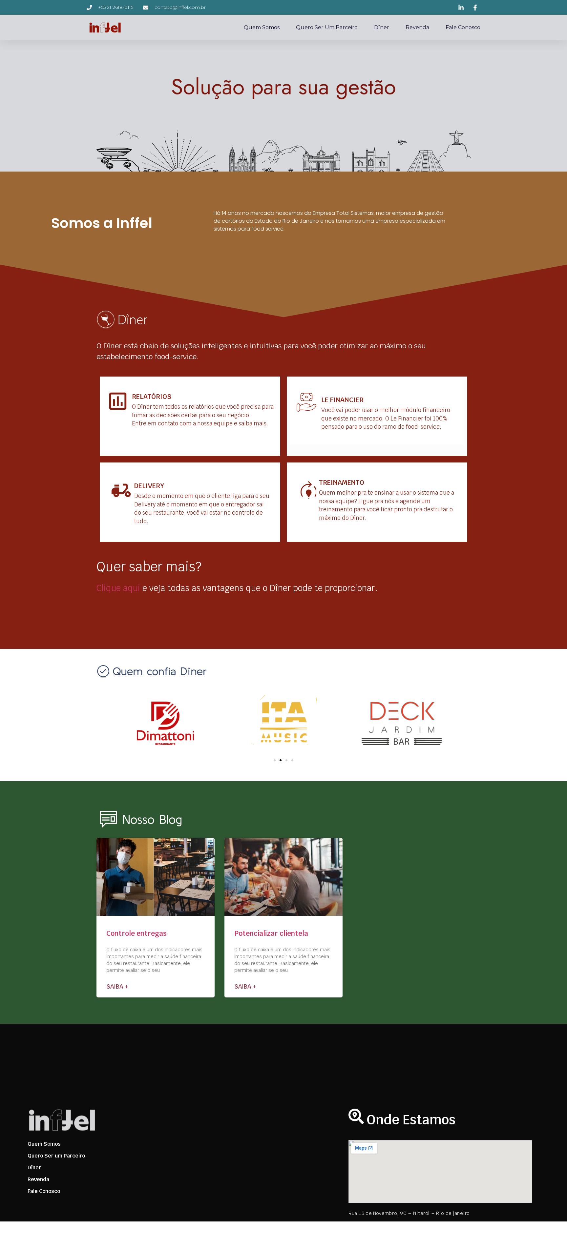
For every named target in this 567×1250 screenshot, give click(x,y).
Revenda (417, 27)
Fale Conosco (463, 27)
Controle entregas (136, 933)
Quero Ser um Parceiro (327, 27)
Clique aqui (118, 588)
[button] (275, 760)
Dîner (381, 27)
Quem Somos (262, 27)
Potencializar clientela (271, 933)
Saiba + (117, 986)
